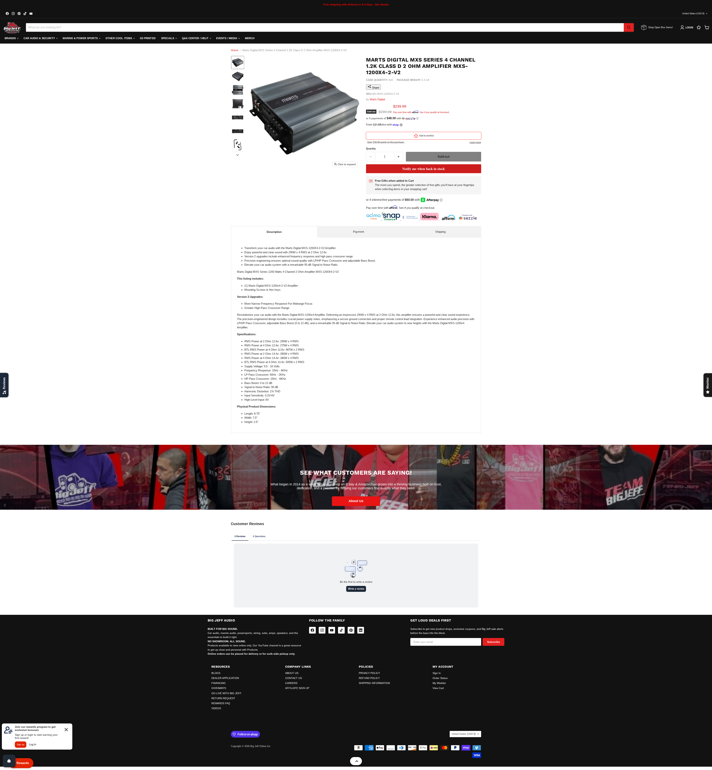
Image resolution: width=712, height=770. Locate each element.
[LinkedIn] (360, 630)
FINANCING (218, 683)
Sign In (437, 673)
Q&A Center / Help (195, 38)
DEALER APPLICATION (225, 678)
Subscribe (493, 641)
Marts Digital (377, 99)
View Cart (438, 688)
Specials (168, 38)
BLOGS (215, 673)
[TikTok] (341, 630)
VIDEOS (216, 708)
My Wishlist (439, 683)
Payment (358, 231)
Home (234, 50)
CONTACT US (293, 678)
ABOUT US (291, 673)
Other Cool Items (119, 38)
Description (274, 231)
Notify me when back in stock (423, 168)
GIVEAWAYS (218, 688)
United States (693, 13)
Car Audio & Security (40, 38)
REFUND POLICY (369, 678)
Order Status (440, 678)
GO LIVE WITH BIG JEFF (226, 693)
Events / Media (227, 38)
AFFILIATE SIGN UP (297, 688)
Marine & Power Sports (80, 38)
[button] (237, 62)
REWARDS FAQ (220, 703)
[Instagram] (322, 630)
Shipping (440, 231)
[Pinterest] (351, 630)
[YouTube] (331, 630)
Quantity (371, 148)
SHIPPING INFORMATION (374, 683)
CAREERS (291, 683)
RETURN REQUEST (223, 698)
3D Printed (147, 38)
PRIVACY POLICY (369, 673)
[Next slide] (237, 155)
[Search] (629, 27)
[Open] (9, 761)
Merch (250, 38)
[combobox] (325, 27)
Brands (11, 38)
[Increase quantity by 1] (398, 156)
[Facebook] (312, 630)
